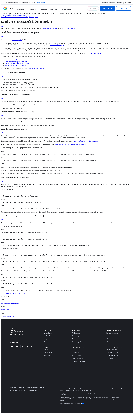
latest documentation (68, 28)
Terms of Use (22, 387)
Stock (108, 342)
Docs (69, 9)
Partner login (76, 336)
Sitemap (41, 387)
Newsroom (47, 342)
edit (2, 26)
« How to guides (6, 15)
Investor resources (112, 333)
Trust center (75, 352)
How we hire (48, 355)
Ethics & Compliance (78, 361)
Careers (46, 349)
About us (105, 2)
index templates (17, 40)
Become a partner (77, 342)
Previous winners (111, 349)
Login (129, 2)
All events (109, 358)
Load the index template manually (15, 65)
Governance (110, 336)
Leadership (47, 336)
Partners (112, 2)
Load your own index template (14, 60)
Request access (76, 339)
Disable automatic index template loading (17, 63)
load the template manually (94, 53)
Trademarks (13, 387)
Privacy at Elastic (77, 355)
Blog (45, 339)
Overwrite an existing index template (16, 62)
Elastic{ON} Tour (112, 352)
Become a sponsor (112, 355)
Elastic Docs (5, 17)
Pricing (63, 9)
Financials (109, 339)
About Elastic (48, 333)
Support (119, 2)
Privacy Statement (32, 387)
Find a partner (76, 333)
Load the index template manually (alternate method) (70, 144)
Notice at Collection (65, 403)
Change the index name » (19, 15)
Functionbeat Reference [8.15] (18, 17)
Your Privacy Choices (75, 403)
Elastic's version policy (50, 28)
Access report (40, 2)
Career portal (48, 352)
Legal (73, 349)
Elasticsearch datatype (57, 45)
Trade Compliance (77, 358)
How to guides (33, 17)
